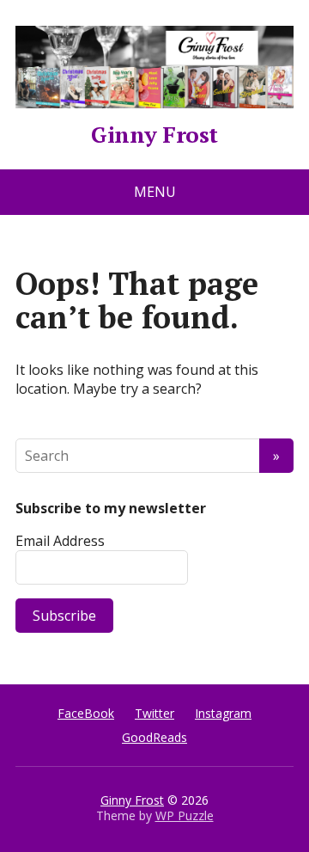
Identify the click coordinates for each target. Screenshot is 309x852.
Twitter (154, 713)
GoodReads (154, 737)
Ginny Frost (154, 132)
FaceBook (86, 713)
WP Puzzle (184, 815)
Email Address (60, 540)
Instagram (223, 713)
